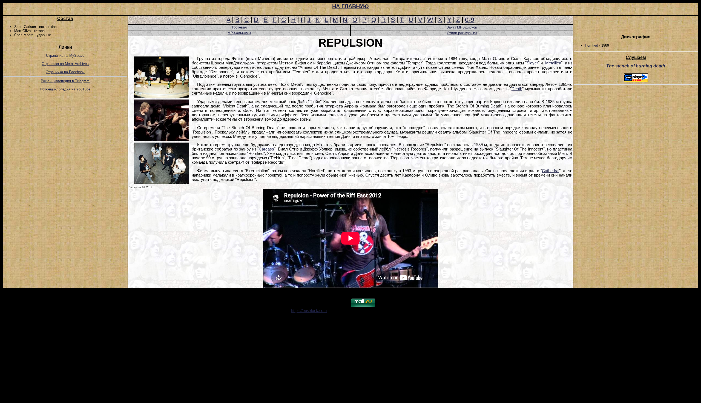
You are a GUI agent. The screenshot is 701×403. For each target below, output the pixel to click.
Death (517, 89)
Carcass (266, 149)
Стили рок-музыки (462, 33)
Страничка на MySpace (65, 55)
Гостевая (239, 27)
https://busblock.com (309, 310)
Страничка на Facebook (65, 72)
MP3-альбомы (239, 33)
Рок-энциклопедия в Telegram (65, 81)
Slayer (532, 63)
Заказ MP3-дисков (462, 27)
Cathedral (550, 171)
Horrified (591, 45)
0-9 (469, 19)
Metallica (553, 63)
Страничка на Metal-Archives (65, 64)
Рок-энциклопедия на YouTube (65, 89)
